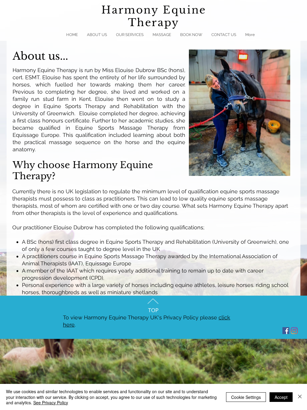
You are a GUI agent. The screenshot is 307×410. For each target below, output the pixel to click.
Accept (281, 397)
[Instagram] (294, 330)
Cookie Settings (246, 397)
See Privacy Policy (50, 402)
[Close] (299, 397)
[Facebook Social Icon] (285, 330)
